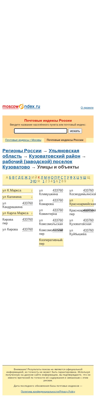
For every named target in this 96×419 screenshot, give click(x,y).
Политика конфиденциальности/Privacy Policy (48, 391)
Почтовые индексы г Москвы (23, 139)
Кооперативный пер (51, 242)
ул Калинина (17, 197)
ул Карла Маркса (17, 213)
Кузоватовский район (54, 156)
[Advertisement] (48, 53)
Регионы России (22, 150)
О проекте (87, 107)
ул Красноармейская (81, 202)
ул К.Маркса (17, 190)
